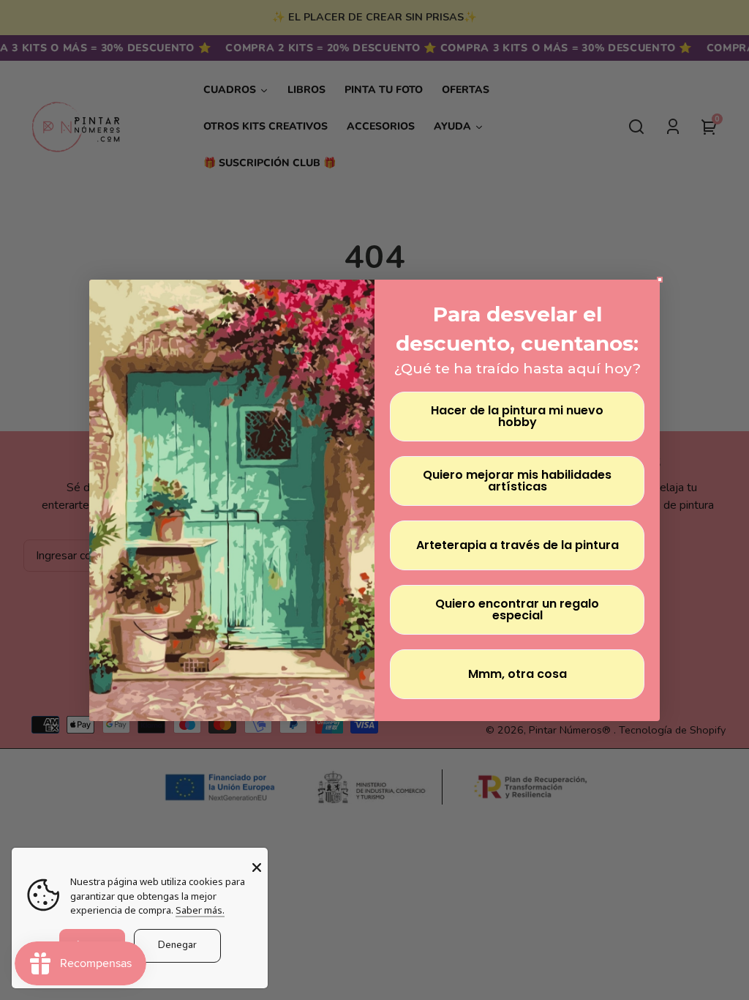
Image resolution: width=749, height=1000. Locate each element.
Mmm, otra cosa (517, 673)
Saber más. (200, 910)
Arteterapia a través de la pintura (517, 545)
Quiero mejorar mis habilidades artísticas (517, 480)
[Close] (256, 867)
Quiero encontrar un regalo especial (517, 609)
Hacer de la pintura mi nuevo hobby (517, 416)
